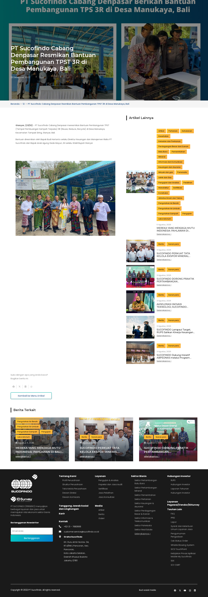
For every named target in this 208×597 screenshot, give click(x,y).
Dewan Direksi (69, 492)
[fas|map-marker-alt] (61, 537)
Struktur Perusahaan (72, 484)
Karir (62, 513)
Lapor (174, 522)
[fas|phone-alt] (61, 526)
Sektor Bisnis (138, 476)
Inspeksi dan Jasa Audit (110, 484)
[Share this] (14, 387)
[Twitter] (180, 590)
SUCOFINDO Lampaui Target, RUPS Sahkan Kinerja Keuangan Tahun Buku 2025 (175, 332)
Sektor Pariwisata (143, 525)
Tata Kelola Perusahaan (74, 488)
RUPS (173, 480)
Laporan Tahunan (180, 488)
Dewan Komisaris (71, 497)
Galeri (101, 518)
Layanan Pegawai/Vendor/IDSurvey (183, 503)
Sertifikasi (103, 488)
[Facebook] (175, 590)
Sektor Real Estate (143, 529)
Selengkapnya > (143, 533)
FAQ (173, 513)
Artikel (101, 510)
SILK (172, 560)
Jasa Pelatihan (105, 492)
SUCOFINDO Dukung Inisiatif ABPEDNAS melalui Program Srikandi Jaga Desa (173, 358)
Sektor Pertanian (143, 499)
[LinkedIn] (194, 590)
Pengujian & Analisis (108, 480)
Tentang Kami (67, 476)
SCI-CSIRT (175, 565)
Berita (101, 514)
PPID (173, 517)
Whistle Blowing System (182, 545)
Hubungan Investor (179, 476)
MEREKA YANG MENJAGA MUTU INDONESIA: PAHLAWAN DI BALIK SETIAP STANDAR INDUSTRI (176, 232)
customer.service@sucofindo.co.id (81, 531)
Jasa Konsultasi (106, 497)
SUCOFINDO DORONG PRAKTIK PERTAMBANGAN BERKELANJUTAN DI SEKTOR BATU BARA (175, 282)
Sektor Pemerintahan (145, 495)
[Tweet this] (19, 387)
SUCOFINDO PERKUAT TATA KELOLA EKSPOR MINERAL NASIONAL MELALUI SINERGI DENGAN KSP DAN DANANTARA (175, 257)
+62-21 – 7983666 (72, 526)
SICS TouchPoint (179, 549)
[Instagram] (189, 590)
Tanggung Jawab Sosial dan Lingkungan (73, 507)
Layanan (100, 476)
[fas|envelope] (61, 532)
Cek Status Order (179, 540)
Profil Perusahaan (71, 480)
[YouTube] (185, 590)
